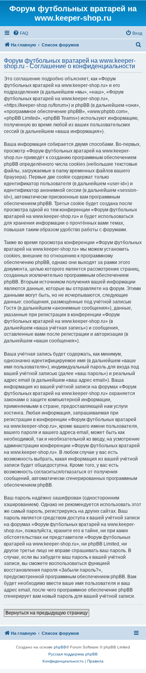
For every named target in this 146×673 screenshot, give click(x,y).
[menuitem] (20, 33)
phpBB (60, 647)
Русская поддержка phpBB (73, 654)
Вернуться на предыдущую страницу (46, 613)
